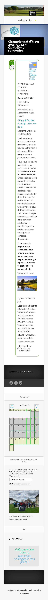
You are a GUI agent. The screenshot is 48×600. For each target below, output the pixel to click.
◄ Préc (12, 406)
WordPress (24, 593)
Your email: (14, 476)
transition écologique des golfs (24, 559)
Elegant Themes (24, 590)
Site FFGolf (17, 539)
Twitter (21, 383)
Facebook (16, 383)
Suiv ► (37, 406)
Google (11, 383)
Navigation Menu (25, 20)
